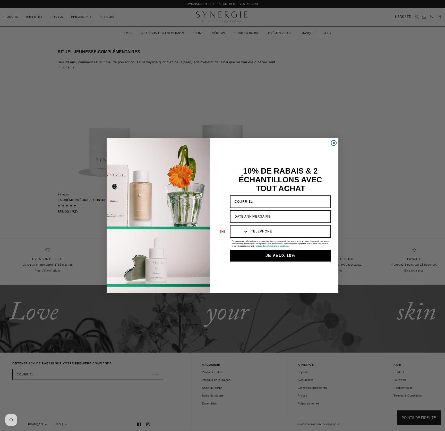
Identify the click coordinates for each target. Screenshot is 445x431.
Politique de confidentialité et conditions (271, 246)
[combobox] (239, 231)
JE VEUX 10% (280, 255)
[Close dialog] (333, 143)
